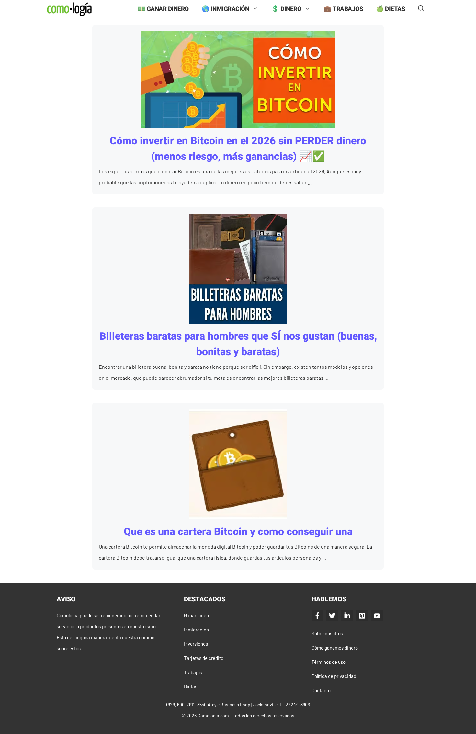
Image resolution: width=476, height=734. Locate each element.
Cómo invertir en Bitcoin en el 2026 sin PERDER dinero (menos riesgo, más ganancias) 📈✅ (238, 148)
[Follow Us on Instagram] (362, 615)
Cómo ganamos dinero (335, 648)
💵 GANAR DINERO (163, 9)
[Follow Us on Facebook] (317, 615)
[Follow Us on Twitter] (332, 615)
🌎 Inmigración (225, 9)
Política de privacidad (334, 676)
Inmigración (196, 629)
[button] (421, 9)
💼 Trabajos (343, 9)
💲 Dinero (286, 9)
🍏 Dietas (390, 9)
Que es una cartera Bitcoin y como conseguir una (238, 531)
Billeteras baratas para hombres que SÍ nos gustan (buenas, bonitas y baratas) (238, 344)
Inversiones (196, 644)
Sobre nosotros (327, 633)
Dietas (190, 686)
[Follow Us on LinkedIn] (347, 615)
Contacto (321, 690)
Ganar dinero (197, 615)
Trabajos (193, 672)
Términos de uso (329, 662)
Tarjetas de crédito (203, 658)
